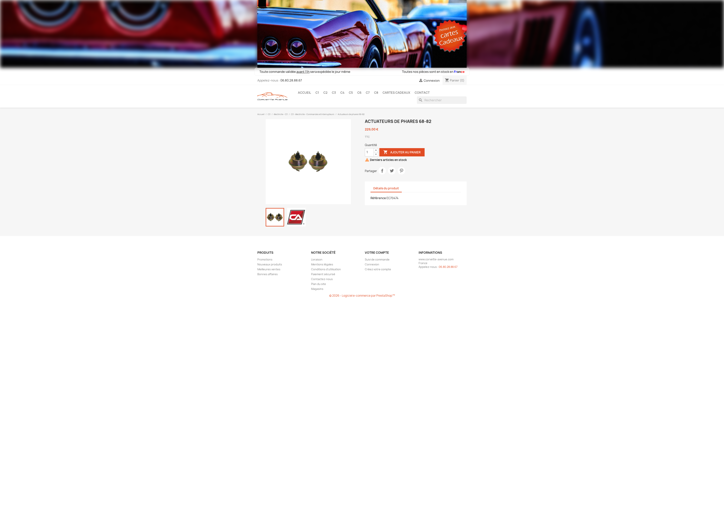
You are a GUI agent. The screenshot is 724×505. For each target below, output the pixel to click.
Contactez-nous (322, 279)
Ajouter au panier (402, 152)
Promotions (264, 259)
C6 (359, 93)
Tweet (392, 170)
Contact (422, 93)
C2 (325, 93)
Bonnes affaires (267, 274)
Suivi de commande (377, 259)
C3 (334, 93)
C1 (317, 93)
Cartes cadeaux (396, 93)
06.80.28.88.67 (291, 80)
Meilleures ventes (268, 269)
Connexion (372, 264)
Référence (378, 198)
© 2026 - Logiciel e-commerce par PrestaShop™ (362, 296)
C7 (368, 93)
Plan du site (318, 284)
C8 (376, 93)
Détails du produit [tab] (386, 188)
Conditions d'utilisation (326, 269)
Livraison (316, 259)
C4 (342, 93)
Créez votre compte (378, 269)
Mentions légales (322, 264)
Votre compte (377, 253)
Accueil (304, 93)
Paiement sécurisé (323, 274)
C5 (351, 93)
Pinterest (401, 170)
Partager (382, 170)
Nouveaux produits (269, 264)
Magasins (317, 289)
